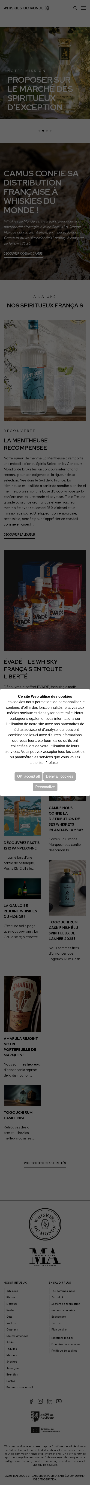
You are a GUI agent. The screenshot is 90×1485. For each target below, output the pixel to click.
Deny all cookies (59, 776)
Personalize (45, 787)
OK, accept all (28, 776)
